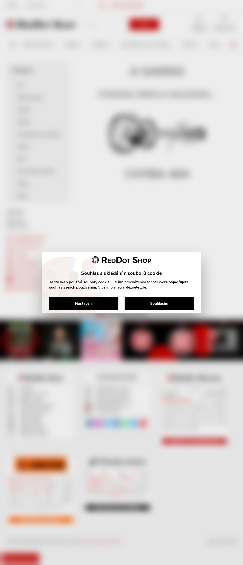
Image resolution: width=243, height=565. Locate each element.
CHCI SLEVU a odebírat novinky (39, 531)
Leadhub (46, 552)
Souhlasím (159, 303)
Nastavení (84, 303)
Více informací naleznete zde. (122, 287)
